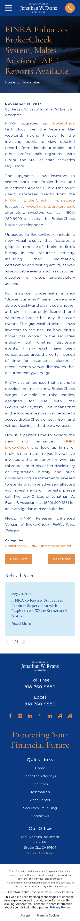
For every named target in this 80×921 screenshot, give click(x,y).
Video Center (40, 800)
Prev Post (19, 559)
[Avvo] (60, 715)
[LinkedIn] (30, 715)
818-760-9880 (40, 686)
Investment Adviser (56, 546)
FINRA (33, 546)
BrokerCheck (63, 123)
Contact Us (40, 816)
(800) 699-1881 (56, 503)
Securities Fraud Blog (40, 808)
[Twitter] (40, 715)
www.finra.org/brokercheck (50, 206)
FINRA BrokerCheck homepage (40, 200)
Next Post (61, 559)
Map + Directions (40, 853)
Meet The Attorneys (40, 776)
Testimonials (40, 792)
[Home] (38, 8)
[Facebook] (10, 715)
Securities (40, 784)
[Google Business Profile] (20, 715)
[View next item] (24, 641)
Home (40, 768)
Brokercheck (15, 546)
